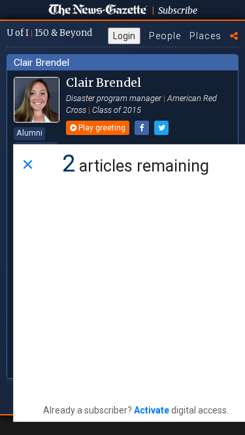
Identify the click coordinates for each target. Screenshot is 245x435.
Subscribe (177, 10)
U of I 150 (49, 32)
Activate (151, 410)
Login (124, 36)
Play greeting (100, 127)
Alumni (29, 133)
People (165, 36)
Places (205, 36)
